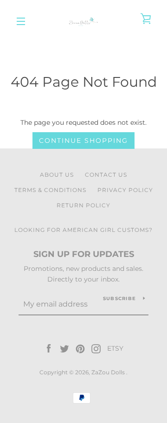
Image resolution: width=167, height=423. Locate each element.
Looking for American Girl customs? (83, 229)
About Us (57, 174)
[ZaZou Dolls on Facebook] (48, 348)
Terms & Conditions (50, 189)
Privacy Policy (125, 189)
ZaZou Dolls (108, 372)
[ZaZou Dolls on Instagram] (96, 348)
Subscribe (119, 298)
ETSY (115, 348)
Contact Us (106, 174)
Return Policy (83, 205)
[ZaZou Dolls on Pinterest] (80, 348)
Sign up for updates (83, 254)
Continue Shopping (83, 140)
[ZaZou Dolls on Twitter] (64, 348)
